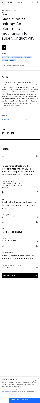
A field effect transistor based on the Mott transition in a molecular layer (19, 205)
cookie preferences (8, 391)
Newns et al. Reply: (12, 231)
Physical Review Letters (9, 10)
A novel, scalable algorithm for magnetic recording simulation (18, 257)
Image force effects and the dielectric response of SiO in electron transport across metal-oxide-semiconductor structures (19, 170)
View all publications (9, 275)
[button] (38, 378)
